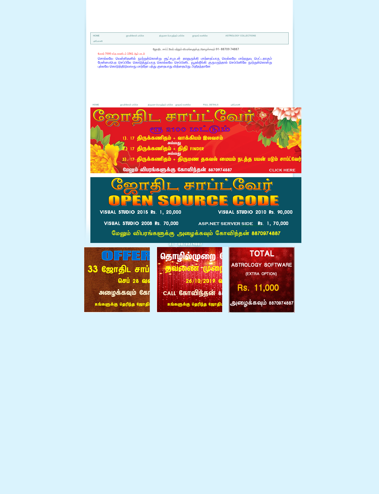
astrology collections (240, 35)
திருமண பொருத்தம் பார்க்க (171, 35)
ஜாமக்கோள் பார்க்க (135, 35)
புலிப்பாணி (98, 41)
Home (96, 35)
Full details (210, 104)
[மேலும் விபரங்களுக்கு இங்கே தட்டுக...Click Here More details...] (195, 172)
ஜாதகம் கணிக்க (200, 35)
